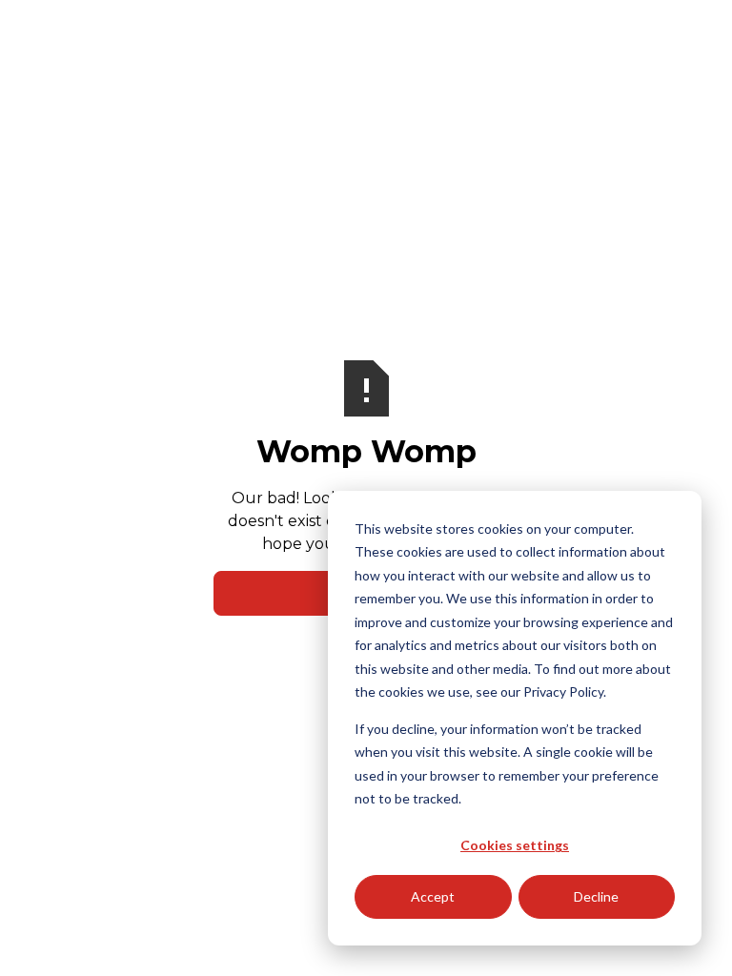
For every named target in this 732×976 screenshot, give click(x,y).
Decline (596, 896)
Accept (433, 896)
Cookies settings (514, 845)
